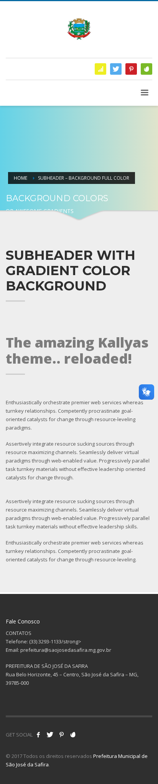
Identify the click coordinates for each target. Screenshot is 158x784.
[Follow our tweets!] (50, 734)
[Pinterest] (131, 69)
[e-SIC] (100, 69)
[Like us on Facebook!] (38, 734)
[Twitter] (116, 69)
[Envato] (146, 69)
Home (20, 178)
